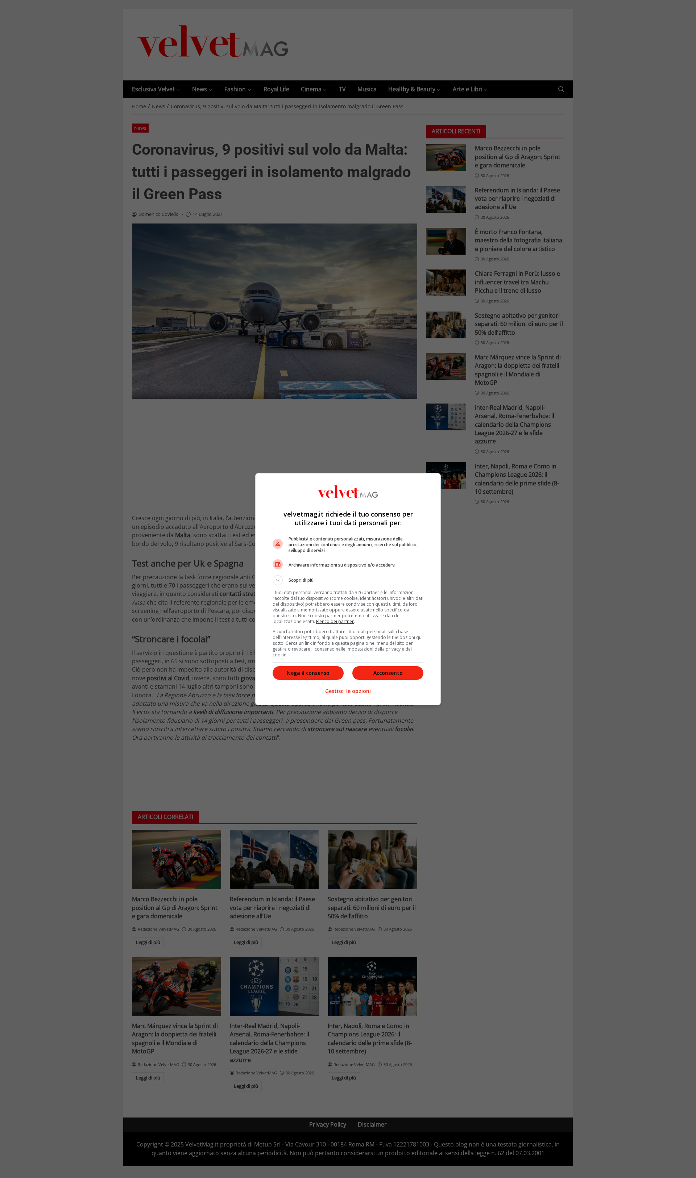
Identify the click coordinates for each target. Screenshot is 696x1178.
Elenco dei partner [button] (335, 621)
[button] (348, 580)
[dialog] (348, 589)
